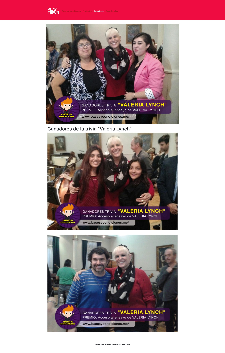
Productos (87, 11)
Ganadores (99, 11)
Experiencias (112, 11)
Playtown (53, 11)
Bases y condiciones (71, 11)
